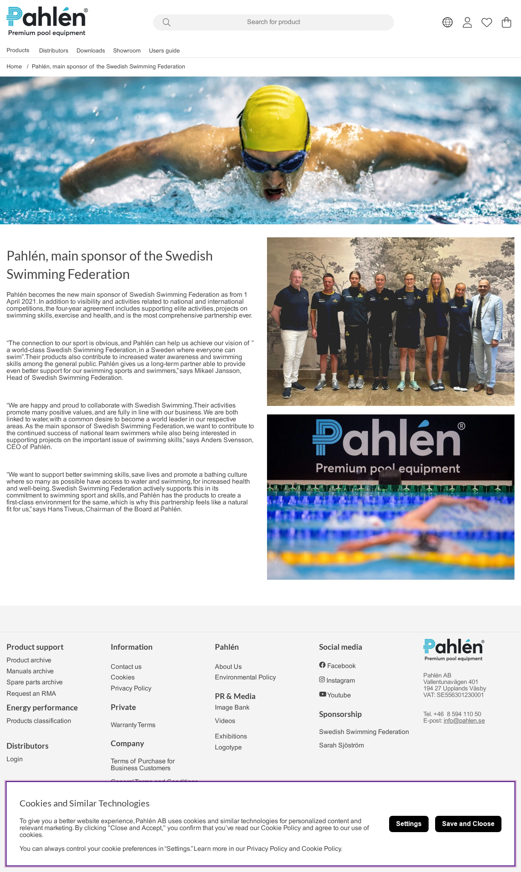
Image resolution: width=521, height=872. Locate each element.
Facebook (341, 666)
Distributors (53, 50)
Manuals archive (30, 671)
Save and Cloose (468, 824)
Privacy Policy (131, 689)
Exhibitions (231, 737)
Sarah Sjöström (341, 746)
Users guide (164, 50)
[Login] (467, 22)
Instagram (340, 681)
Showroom (127, 50)
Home (14, 67)
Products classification (39, 721)
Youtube (339, 695)
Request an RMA (31, 694)
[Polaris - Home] (47, 22)
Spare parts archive (35, 682)
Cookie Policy (321, 849)
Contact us (126, 667)
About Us (228, 667)
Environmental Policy (245, 678)
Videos (225, 721)
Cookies (123, 678)
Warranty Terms (133, 725)
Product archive (29, 660)
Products (18, 50)
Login (15, 759)
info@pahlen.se (464, 721)
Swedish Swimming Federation (364, 732)
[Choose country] (447, 22)
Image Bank (232, 708)
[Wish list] (486, 22)
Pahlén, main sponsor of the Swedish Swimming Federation (108, 67)
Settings (409, 824)
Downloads (91, 50)
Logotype (228, 748)
